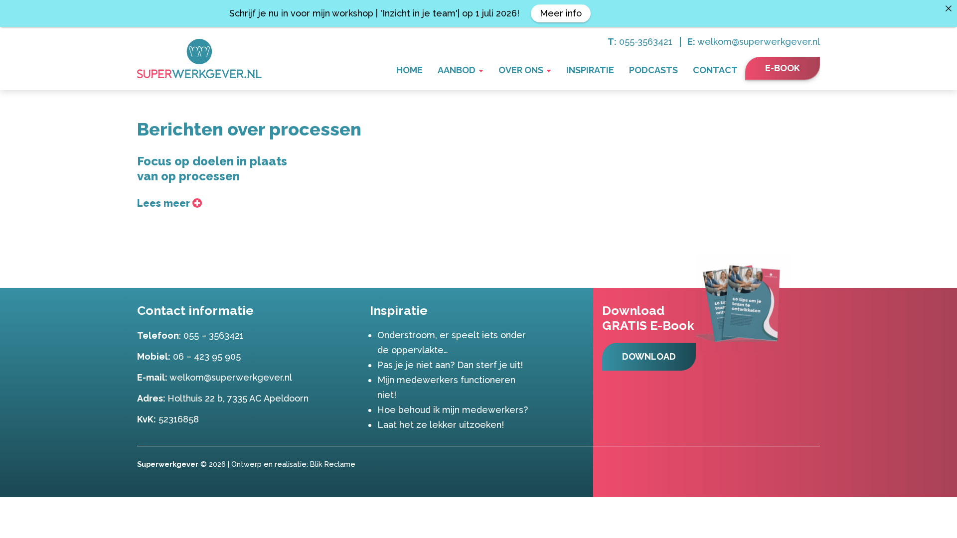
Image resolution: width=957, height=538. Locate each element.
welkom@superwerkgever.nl (758, 41)
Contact (715, 70)
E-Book (782, 68)
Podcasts (653, 70)
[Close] (948, 8)
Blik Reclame (332, 464)
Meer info (561, 13)
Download (649, 356)
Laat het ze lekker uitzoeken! (440, 424)
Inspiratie (590, 70)
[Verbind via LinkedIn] (812, 463)
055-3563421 (645, 41)
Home (409, 70)
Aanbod (457, 70)
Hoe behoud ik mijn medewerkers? (452, 409)
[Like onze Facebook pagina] (798, 463)
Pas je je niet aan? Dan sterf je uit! (450, 365)
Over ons (520, 70)
